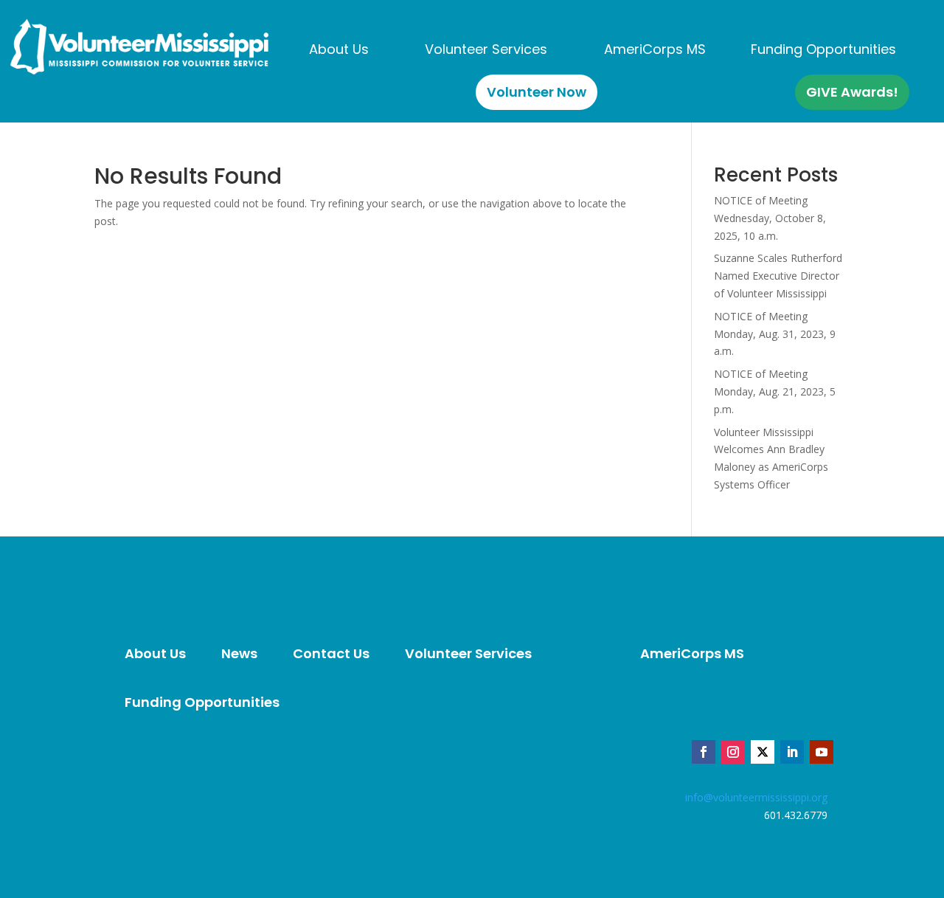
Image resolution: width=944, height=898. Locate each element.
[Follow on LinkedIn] (792, 752)
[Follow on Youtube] (821, 752)
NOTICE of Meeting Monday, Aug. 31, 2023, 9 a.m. (775, 334)
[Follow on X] (762, 752)
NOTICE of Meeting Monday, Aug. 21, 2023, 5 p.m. (775, 391)
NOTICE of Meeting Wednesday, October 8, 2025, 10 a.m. (770, 218)
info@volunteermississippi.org (756, 797)
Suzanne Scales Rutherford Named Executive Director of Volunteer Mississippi (778, 275)
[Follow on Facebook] (703, 752)
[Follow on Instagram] (733, 752)
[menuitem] (338, 49)
